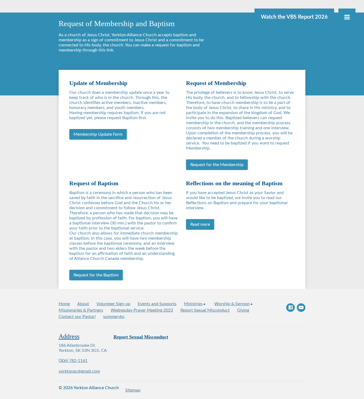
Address (69, 336)
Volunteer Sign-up (113, 304)
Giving (243, 310)
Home (64, 304)
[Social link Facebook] (290, 307)
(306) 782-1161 (73, 360)
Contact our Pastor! (77, 317)
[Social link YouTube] (301, 307)
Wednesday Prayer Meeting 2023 (142, 310)
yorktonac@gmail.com (79, 371)
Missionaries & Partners (81, 310)
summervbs (113, 317)
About (83, 304)
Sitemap (132, 390)
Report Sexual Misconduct (205, 310)
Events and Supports (157, 304)
